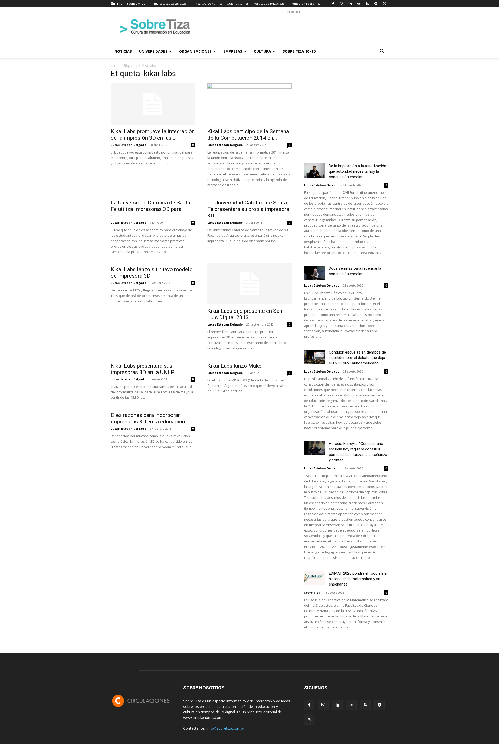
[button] (382, 51)
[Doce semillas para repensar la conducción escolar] (314, 273)
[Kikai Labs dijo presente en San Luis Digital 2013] (249, 283)
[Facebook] (333, 3)
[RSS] (367, 3)
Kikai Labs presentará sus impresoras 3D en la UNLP (142, 369)
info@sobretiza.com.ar (226, 728)
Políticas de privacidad (269, 3)
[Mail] (359, 3)
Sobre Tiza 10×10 (299, 51)
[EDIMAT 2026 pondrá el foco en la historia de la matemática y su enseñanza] (314, 578)
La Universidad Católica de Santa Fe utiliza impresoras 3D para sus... (150, 209)
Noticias (123, 51)
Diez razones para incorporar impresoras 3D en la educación (148, 418)
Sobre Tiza (312, 592)
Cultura (262, 51)
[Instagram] (341, 3)
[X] (384, 3)
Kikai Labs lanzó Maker (235, 366)
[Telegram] (376, 3)
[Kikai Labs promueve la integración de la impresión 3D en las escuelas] (153, 104)
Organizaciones (195, 51)
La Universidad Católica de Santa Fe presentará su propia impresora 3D (248, 209)
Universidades (153, 51)
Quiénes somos (237, 3)
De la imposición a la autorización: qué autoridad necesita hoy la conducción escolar (358, 171)
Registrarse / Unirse (209, 3)
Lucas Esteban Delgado (128, 145)
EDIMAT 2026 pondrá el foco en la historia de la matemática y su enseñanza (358, 579)
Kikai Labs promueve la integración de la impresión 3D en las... (153, 134)
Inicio (115, 65)
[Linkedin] (350, 3)
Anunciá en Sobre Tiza (305, 3)
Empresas (232, 51)
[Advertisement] (293, 26)
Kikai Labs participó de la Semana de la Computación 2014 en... (248, 134)
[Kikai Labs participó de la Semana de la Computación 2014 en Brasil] (249, 104)
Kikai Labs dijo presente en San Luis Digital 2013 (244, 314)
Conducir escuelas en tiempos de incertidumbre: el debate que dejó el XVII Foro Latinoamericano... (357, 358)
